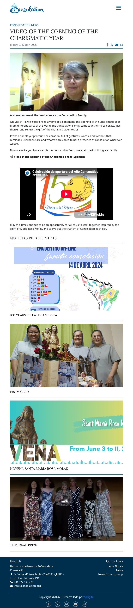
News (119, 570)
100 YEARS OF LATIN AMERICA (33, 315)
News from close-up (110, 574)
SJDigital (89, 597)
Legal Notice (115, 566)
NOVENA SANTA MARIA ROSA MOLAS (39, 468)
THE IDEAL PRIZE (23, 545)
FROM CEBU (19, 392)
